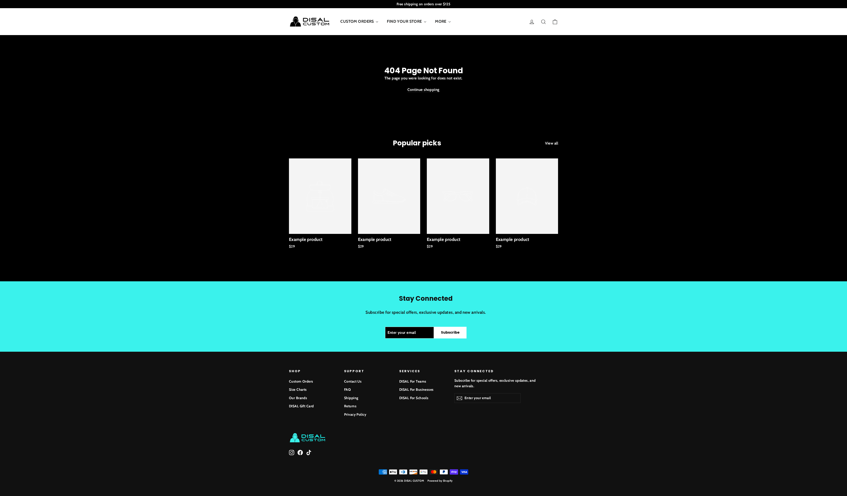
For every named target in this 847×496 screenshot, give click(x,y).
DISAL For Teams (412, 381)
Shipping (351, 398)
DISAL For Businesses (416, 389)
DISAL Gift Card (301, 406)
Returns (350, 406)
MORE (441, 21)
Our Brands (298, 398)
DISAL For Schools (413, 398)
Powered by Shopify (440, 480)
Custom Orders (301, 381)
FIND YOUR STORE (405, 21)
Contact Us (353, 381)
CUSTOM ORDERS (357, 21)
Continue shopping (423, 89)
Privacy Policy (355, 414)
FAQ (347, 389)
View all (551, 143)
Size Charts (298, 389)
